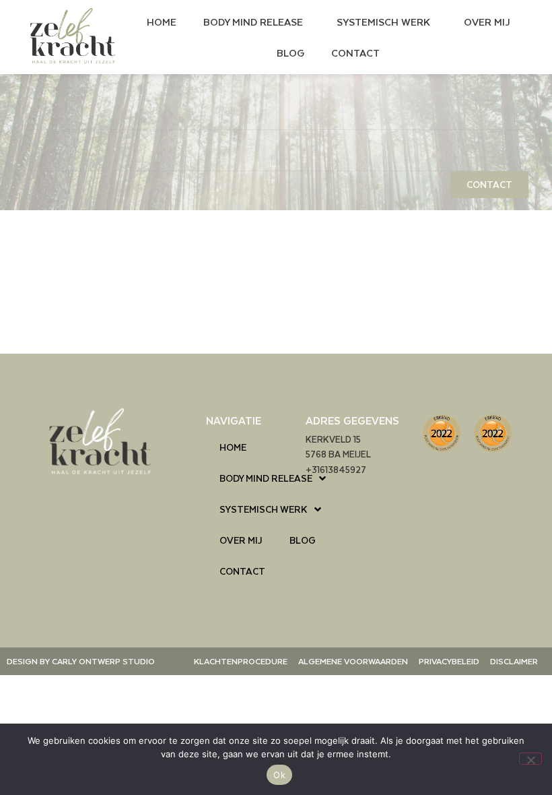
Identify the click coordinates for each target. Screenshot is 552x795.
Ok (279, 774)
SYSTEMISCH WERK (383, 21)
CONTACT (355, 52)
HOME (161, 21)
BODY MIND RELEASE (253, 21)
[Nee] (530, 759)
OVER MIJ (487, 21)
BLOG (290, 52)
